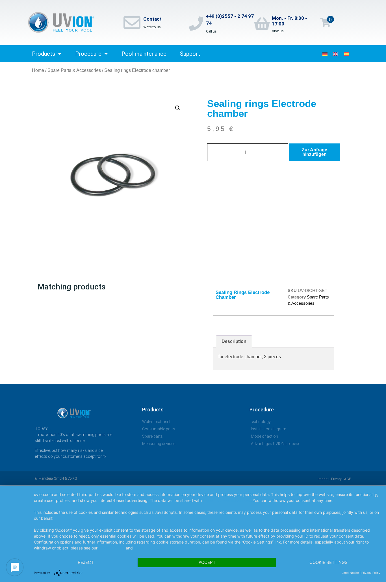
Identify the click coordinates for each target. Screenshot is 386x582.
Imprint (323, 479)
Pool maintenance (144, 53)
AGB (347, 479)
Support (190, 53)
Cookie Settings (328, 562)
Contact (152, 19)
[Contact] (131, 22)
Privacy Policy (112, 548)
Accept (207, 562)
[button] (178, 108)
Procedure (88, 53)
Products (43, 53)
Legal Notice (145, 548)
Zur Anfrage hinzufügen (314, 152)
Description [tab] (234, 341)
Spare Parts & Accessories (74, 70)
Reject (86, 562)
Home (38, 70)
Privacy (336, 479)
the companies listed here (226, 500)
